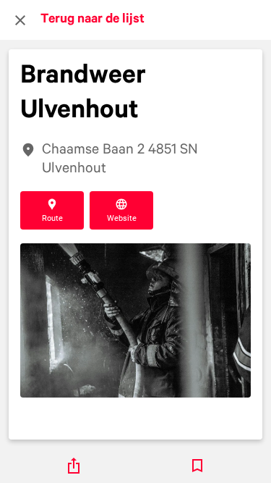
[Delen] (73, 465)
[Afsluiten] (20, 20)
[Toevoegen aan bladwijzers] (197, 465)
